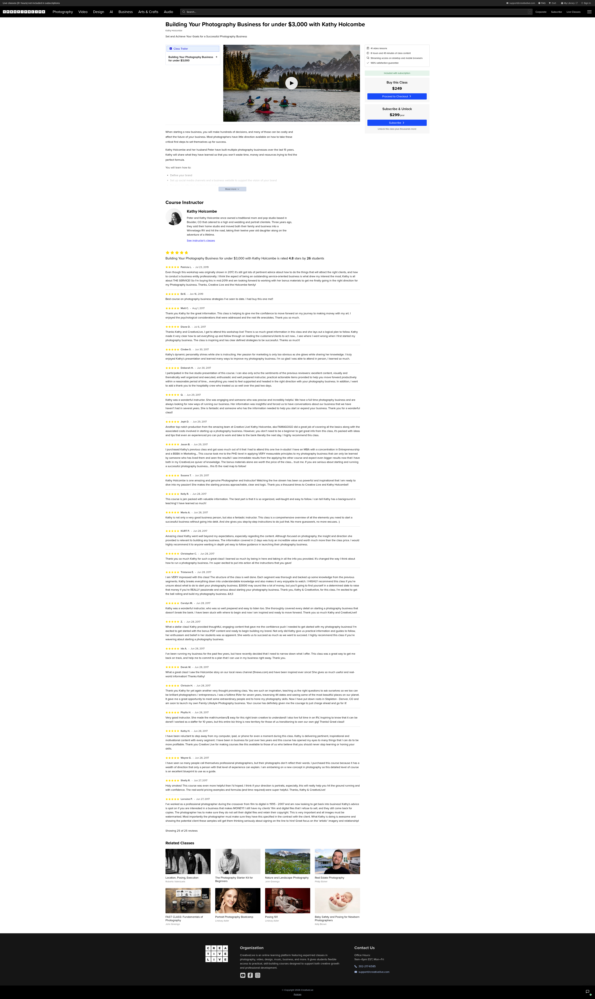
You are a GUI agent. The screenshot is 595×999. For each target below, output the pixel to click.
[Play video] (291, 83)
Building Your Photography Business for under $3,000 (190, 58)
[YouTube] (243, 975)
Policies (297, 994)
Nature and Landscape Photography (287, 878)
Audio (168, 11)
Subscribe (556, 11)
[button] (587, 991)
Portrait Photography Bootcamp (234, 917)
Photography (63, 11)
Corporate (541, 11)
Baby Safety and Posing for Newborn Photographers (337, 918)
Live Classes (574, 11)
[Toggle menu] (589, 12)
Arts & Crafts (148, 11)
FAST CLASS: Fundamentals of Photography (184, 918)
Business (126, 11)
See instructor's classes (201, 240)
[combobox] (356, 12)
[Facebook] (250, 975)
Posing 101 (271, 917)
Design (98, 11)
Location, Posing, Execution (181, 878)
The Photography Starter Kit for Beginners (234, 879)
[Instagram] (257, 975)
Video (83, 11)
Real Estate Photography (329, 878)
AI (111, 11)
